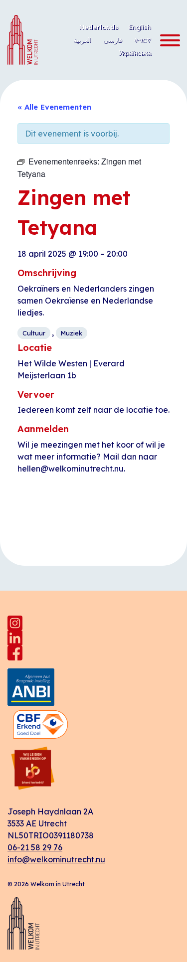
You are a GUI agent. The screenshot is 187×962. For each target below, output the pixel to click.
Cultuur (33, 333)
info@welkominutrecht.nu (56, 859)
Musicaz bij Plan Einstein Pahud (135, 517)
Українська (135, 53)
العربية (82, 40)
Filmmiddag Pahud (53, 512)
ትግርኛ (142, 40)
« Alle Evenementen (54, 107)
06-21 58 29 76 (34, 847)
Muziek (71, 333)
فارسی (112, 40)
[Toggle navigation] (167, 41)
